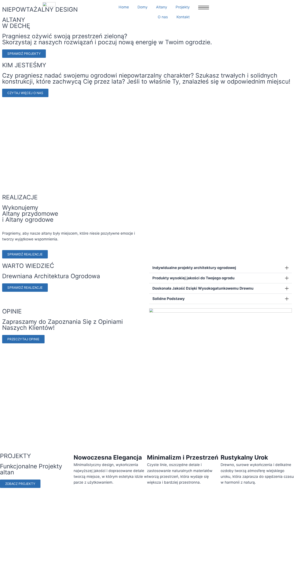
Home (124, 7)
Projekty (183, 7)
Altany (161, 7)
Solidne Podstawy (168, 298)
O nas (163, 17)
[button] (153, 219)
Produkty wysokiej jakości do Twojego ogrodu (193, 278)
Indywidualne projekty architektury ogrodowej (194, 268)
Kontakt (183, 17)
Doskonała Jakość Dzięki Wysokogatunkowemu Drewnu (203, 288)
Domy (142, 7)
